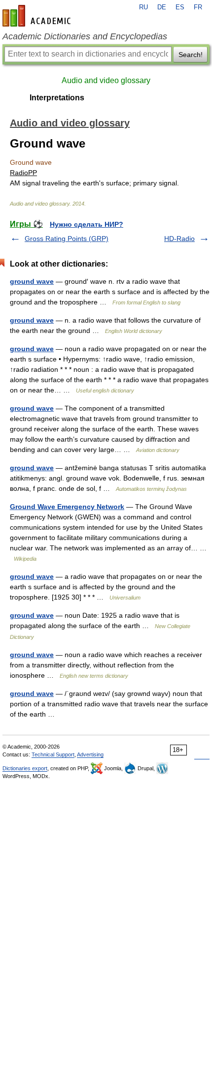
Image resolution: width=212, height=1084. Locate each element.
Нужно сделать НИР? (86, 224)
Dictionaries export (24, 768)
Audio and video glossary (106, 80)
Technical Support (53, 754)
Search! (190, 55)
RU (143, 7)
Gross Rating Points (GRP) (66, 238)
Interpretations (57, 97)
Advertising (90, 754)
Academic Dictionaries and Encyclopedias (84, 36)
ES (180, 7)
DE (161, 7)
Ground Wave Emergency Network (67, 507)
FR (198, 7)
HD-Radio (179, 238)
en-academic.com (37, 16)
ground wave (32, 281)
